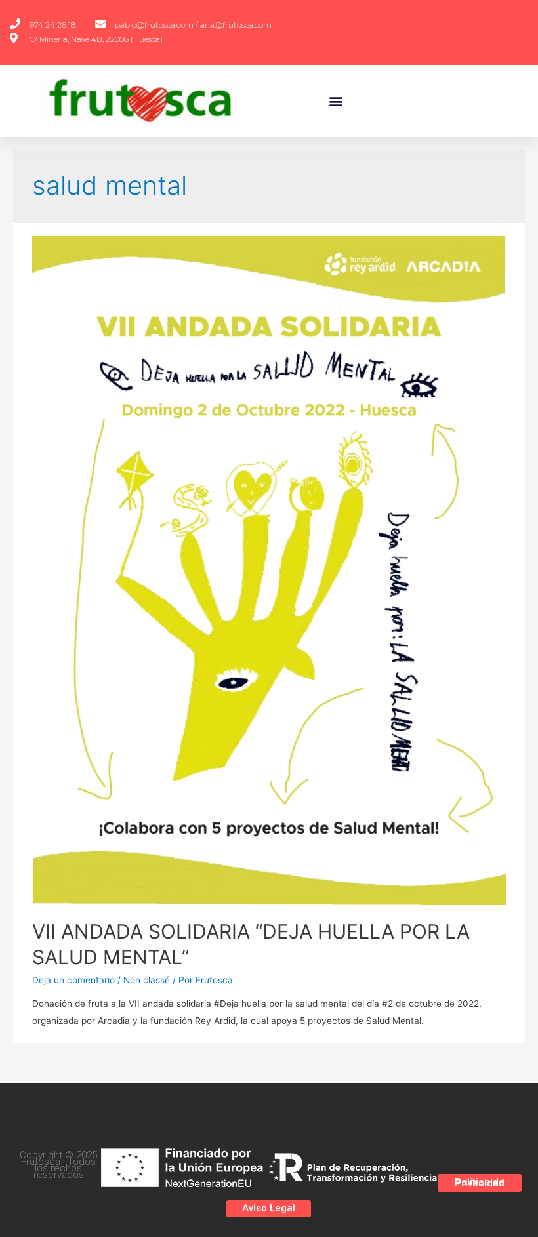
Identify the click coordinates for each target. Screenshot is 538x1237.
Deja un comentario (73, 980)
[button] (336, 101)
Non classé (146, 980)
